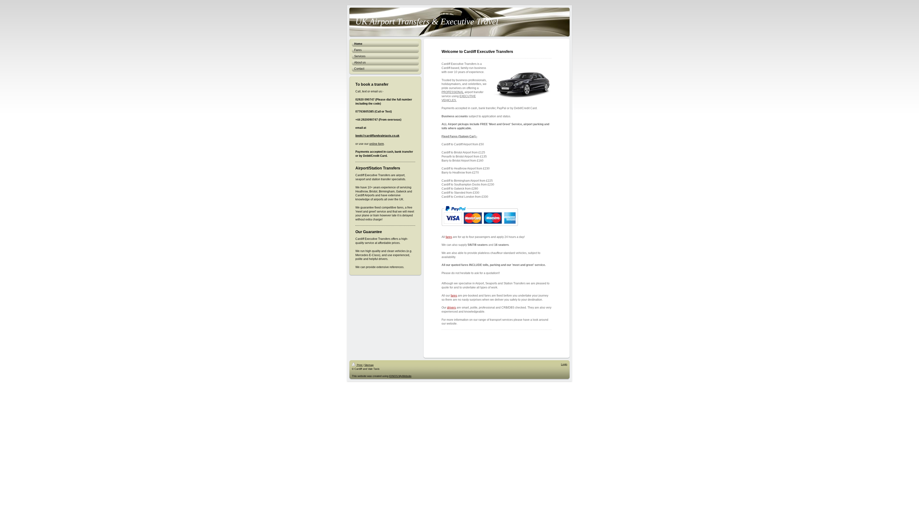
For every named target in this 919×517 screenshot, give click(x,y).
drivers (451, 307)
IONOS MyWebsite (400, 376)
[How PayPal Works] (480, 216)
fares (449, 237)
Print (359, 365)
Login (564, 364)
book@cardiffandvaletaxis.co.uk (377, 135)
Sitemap (369, 365)
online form (376, 144)
